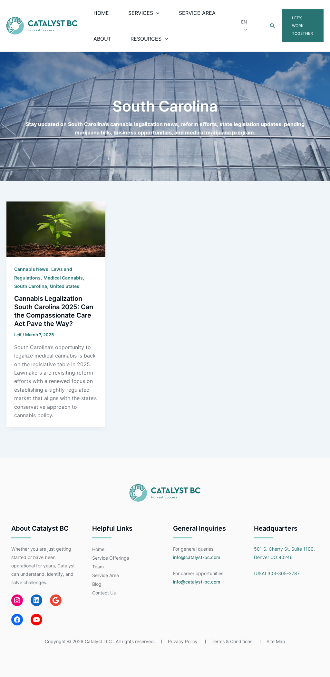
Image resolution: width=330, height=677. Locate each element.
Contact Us (104, 592)
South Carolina (30, 286)
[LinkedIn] (36, 600)
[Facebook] (17, 619)
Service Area (197, 13)
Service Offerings (110, 558)
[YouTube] (36, 619)
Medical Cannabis (63, 277)
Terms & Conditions (232, 641)
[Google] (56, 600)
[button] (156, 13)
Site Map (276, 641)
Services (140, 13)
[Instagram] (17, 600)
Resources (146, 38)
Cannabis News (31, 269)
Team (98, 566)
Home (101, 13)
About (102, 38)
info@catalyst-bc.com (196, 557)
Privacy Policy (183, 641)
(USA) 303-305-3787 (277, 573)
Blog (97, 584)
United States (64, 286)
